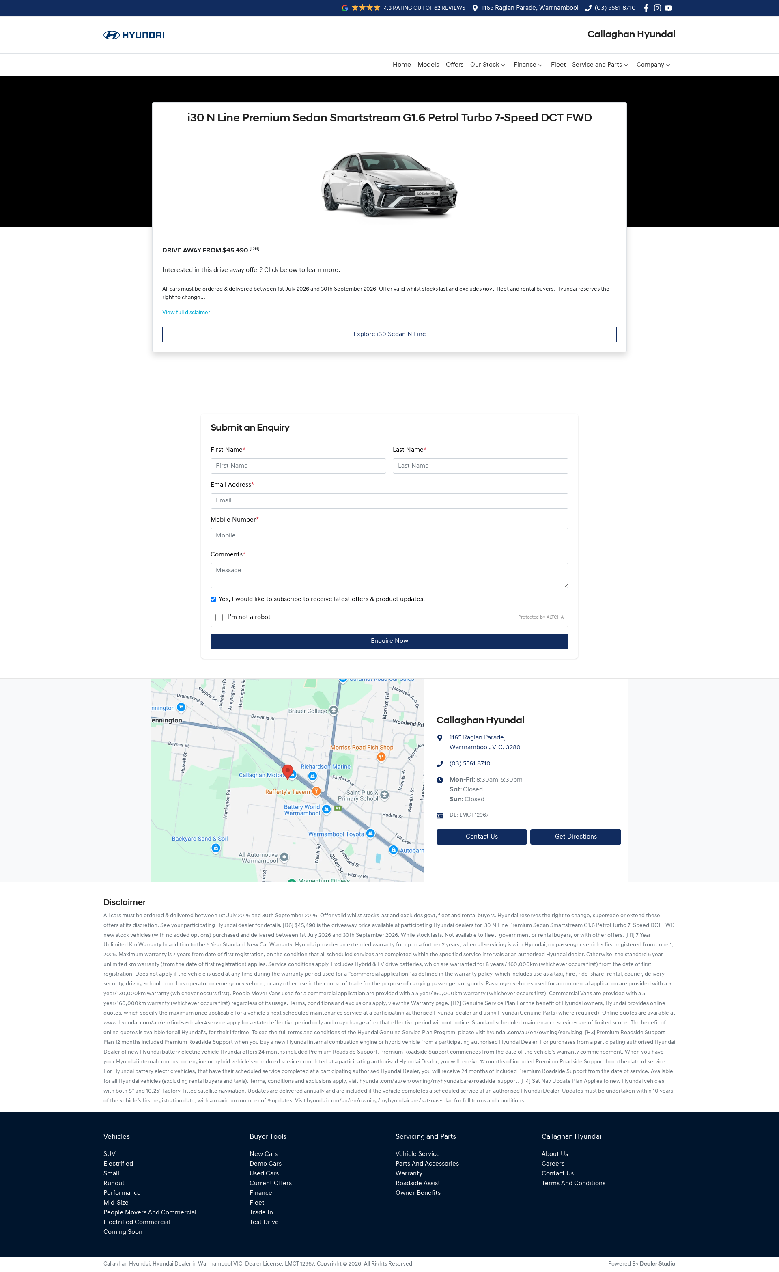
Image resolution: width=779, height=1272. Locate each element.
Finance (525, 65)
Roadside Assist (418, 1183)
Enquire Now (389, 641)
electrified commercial (136, 1222)
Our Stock (484, 65)
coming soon (122, 1232)
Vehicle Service (418, 1154)
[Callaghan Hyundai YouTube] (670, 8)
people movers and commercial (149, 1212)
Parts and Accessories (427, 1164)
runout (114, 1183)
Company (650, 65)
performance (122, 1193)
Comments (228, 555)
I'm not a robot (249, 617)
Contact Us (482, 837)
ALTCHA (555, 617)
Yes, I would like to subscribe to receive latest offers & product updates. (322, 599)
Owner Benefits (418, 1193)
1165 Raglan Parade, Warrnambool (530, 8)
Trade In (261, 1212)
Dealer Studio (658, 1264)
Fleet (558, 65)
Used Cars (264, 1174)
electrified (118, 1164)
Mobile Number (235, 520)
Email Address (232, 485)
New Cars (264, 1154)
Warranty (409, 1174)
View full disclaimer (186, 313)
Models (428, 65)
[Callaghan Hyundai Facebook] (647, 8)
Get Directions (576, 837)
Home (402, 65)
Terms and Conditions (573, 1183)
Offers (455, 65)
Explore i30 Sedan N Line (389, 334)
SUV (109, 1154)
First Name (228, 450)
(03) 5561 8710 (615, 8)
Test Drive (264, 1222)
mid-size (116, 1203)
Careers (553, 1164)
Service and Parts (597, 65)
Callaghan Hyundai (631, 35)
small (111, 1174)
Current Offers (271, 1183)
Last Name (409, 450)
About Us (555, 1154)
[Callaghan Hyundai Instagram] (659, 8)
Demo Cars (266, 1164)
